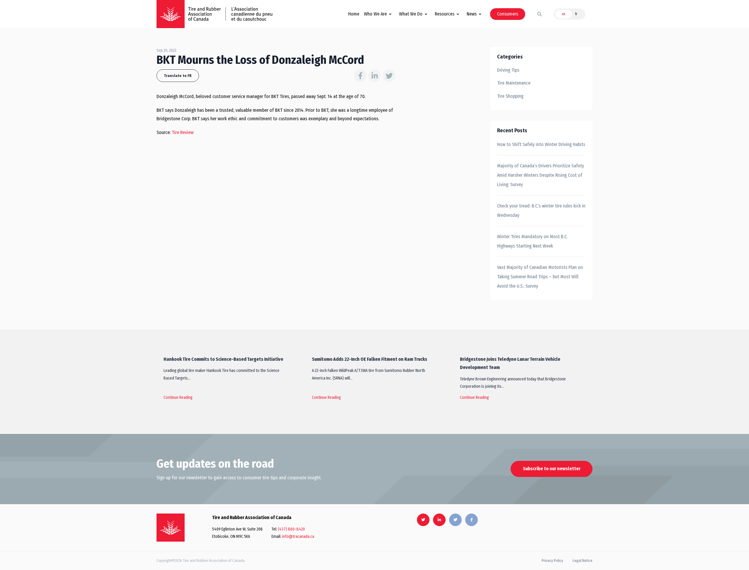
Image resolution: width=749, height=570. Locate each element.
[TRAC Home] (171, 528)
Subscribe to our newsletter (551, 468)
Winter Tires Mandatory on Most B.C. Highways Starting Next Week (532, 241)
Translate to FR (178, 75)
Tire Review (182, 132)
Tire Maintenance (513, 83)
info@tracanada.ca (298, 536)
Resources (444, 14)
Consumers (507, 14)
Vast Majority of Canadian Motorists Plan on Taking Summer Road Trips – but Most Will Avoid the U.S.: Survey (540, 277)
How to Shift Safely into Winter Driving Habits (541, 144)
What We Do (410, 14)
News (472, 14)
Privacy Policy (552, 560)
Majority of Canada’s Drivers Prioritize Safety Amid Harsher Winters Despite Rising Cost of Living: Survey (540, 175)
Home (353, 14)
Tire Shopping (510, 96)
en (563, 14)
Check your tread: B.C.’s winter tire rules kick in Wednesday (541, 210)
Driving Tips (508, 70)
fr (576, 14)
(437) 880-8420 (291, 529)
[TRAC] (171, 14)
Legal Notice (582, 560)
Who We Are (375, 14)
